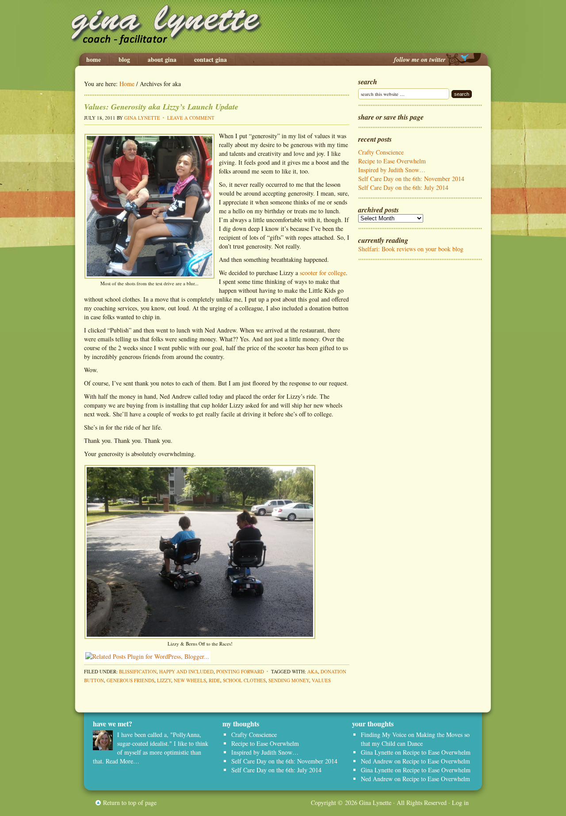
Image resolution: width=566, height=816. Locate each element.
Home (93, 59)
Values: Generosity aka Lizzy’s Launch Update (161, 106)
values (321, 680)
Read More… (122, 761)
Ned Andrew (377, 761)
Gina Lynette (283, 26)
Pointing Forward (240, 671)
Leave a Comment (190, 117)
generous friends (130, 680)
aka (312, 671)
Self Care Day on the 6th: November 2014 (411, 178)
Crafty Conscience (381, 152)
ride (214, 680)
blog (124, 59)
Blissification (138, 671)
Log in (460, 802)
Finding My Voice (383, 734)
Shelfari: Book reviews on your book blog (410, 249)
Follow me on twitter (419, 59)
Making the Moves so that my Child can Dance (415, 739)
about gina (162, 59)
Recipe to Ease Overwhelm (392, 161)
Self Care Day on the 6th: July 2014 (403, 187)
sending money (288, 680)
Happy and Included (186, 671)
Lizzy (164, 680)
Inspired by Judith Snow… (391, 170)
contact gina (210, 59)
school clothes (244, 680)
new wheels (190, 680)
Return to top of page (130, 802)
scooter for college (323, 272)
